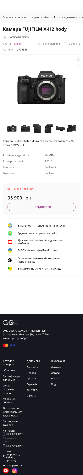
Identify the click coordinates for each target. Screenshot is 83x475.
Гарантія (32, 384)
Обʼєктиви (9, 370)
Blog (53, 384)
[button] (78, 128)
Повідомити (41, 207)
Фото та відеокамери (66, 17)
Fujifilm (17, 44)
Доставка (32, 367)
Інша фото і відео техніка (33, 17)
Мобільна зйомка (9, 400)
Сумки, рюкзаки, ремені (8, 389)
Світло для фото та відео (12, 423)
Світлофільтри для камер (11, 378)
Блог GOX (56, 378)
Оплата (31, 373)
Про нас (31, 378)
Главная (8, 17)
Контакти (32, 389)
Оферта (31, 395)
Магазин (56, 367)
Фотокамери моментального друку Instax (12, 411)
